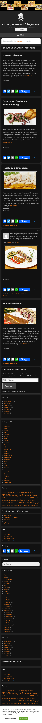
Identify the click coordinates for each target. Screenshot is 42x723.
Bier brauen (7, 520)
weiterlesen (29, 76)
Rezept (8, 243)
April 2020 (7, 403)
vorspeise (30, 505)
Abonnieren (9, 386)
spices (5, 504)
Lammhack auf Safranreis (11, 518)
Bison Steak (7, 515)
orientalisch (7, 459)
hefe (3, 498)
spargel (37, 503)
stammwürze (12, 505)
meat (31, 497)
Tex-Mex (6, 476)
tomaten (24, 505)
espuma (27, 493)
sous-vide (6, 472)
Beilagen (6, 430)
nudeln (36, 498)
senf (14, 503)
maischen (24, 498)
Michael (23, 294)
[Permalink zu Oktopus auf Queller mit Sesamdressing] (20, 127)
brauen (16, 492)
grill (35, 495)
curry (23, 493)
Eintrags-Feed (8, 536)
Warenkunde (7, 482)
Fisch (5, 438)
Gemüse (6, 443)
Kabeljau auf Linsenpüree (16, 167)
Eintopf (6, 436)
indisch (6, 447)
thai (20, 505)
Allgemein (6, 426)
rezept (18, 500)
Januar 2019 (7, 408)
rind (22, 500)
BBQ (5, 428)
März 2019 (7, 405)
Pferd (5, 461)
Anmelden (7, 534)
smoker (21, 502)
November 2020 (8, 401)
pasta (8, 500)
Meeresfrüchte (8, 455)
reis (15, 500)
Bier (5, 432)
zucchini (35, 505)
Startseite (20, 41)
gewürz (21, 495)
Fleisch (6, 441)
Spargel (6, 474)
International (7, 449)
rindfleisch (27, 500)
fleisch (6, 495)
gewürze (29, 495)
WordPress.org (8, 540)
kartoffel (14, 498)
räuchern (32, 500)
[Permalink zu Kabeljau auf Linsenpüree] (20, 190)
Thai (5, 478)
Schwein (6, 468)
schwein (10, 503)
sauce (5, 502)
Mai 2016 (6, 416)
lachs (17, 498)
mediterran (7, 453)
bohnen (12, 493)
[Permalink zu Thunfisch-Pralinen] (20, 326)
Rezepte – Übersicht (13, 55)
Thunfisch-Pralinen (12, 303)
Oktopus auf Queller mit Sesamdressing (15, 103)
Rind (5, 463)
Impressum (7, 522)
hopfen (8, 498)
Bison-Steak (7, 524)
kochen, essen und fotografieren (21, 24)
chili (20, 492)
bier (9, 492)
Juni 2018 (6, 410)
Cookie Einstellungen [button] (10, 718)
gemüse (14, 495)
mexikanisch (7, 457)
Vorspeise (6, 480)
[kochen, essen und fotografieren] (21, 10)
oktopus (4, 500)
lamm (20, 498)
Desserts (6, 434)
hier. (18, 243)
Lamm (5, 451)
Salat (5, 466)
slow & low (7, 470)
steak (17, 505)
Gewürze (6, 445)
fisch (32, 492)
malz (28, 498)
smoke (17, 503)
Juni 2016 (6, 414)
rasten (12, 500)
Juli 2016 (6, 412)
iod (10, 498)
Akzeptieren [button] (23, 718)
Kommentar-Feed (9, 538)
